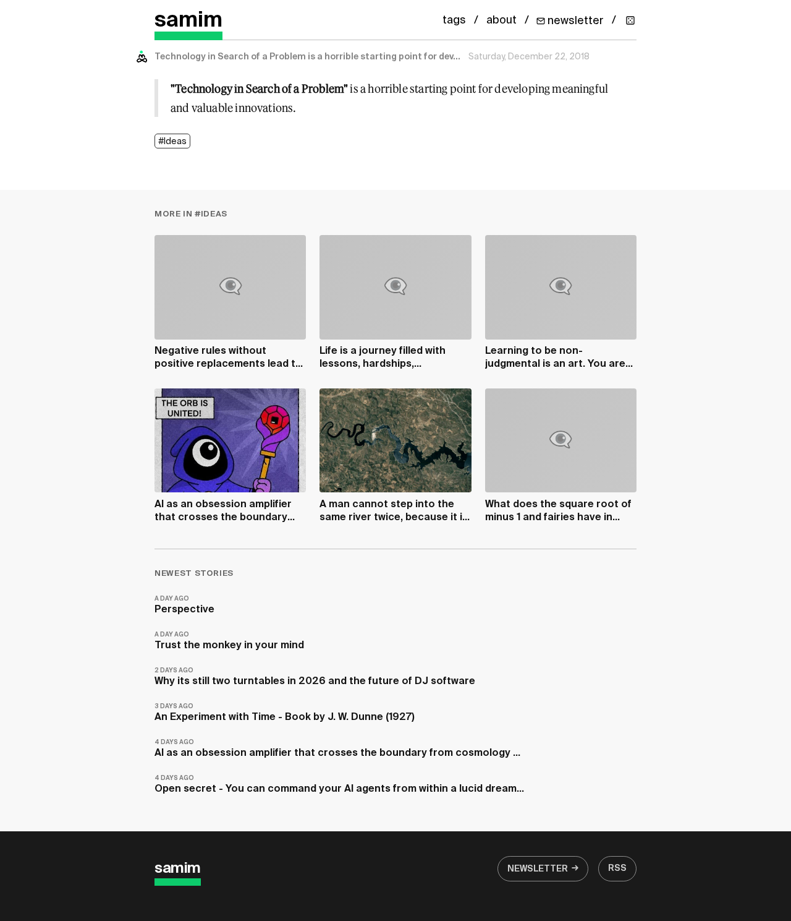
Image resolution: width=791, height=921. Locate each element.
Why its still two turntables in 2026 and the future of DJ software (314, 677)
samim (188, 21)
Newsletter (537, 869)
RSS (617, 868)
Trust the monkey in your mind (229, 641)
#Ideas (172, 141)
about (501, 20)
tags (454, 20)
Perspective (184, 605)
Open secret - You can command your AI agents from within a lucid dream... (339, 784)
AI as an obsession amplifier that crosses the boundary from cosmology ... (337, 748)
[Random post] (630, 20)
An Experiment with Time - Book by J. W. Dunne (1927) (284, 712)
